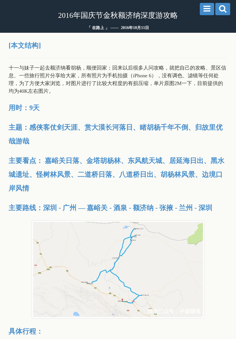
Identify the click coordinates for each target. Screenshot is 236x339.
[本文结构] (25, 45)
